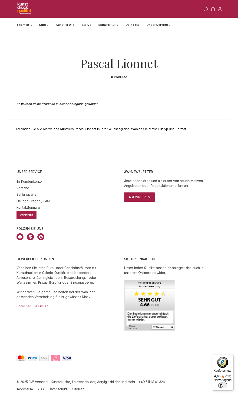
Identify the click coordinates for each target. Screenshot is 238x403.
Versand (23, 188)
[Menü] (230, 357)
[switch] (222, 385)
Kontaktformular (28, 207)
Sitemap (78, 389)
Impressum (25, 389)
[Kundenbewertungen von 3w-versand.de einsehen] (149, 330)
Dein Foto (132, 24)
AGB (40, 389)
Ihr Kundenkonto (29, 181)
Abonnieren (139, 197)
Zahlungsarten (27, 194)
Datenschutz (58, 389)
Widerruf (26, 215)
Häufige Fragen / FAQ (33, 201)
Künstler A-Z (65, 24)
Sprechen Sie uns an (32, 306)
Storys (86, 24)
